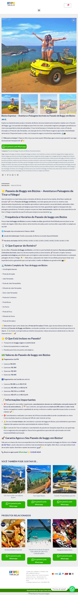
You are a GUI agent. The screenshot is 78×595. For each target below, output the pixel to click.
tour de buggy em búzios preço (24, 168)
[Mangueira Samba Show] (64, 533)
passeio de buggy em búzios (66, 160)
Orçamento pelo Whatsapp (15, 146)
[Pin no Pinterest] (13, 175)
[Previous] (5, 55)
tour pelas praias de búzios (60, 168)
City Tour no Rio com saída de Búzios (13, 496)
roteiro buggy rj (71, 166)
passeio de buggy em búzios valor (27, 164)
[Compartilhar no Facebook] (5, 175)
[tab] (5, 185)
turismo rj (35, 170)
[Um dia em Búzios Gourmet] (13, 533)
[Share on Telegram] (17, 175)
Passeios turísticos (35, 151)
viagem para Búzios (43, 170)
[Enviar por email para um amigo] (10, 175)
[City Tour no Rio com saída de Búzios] (13, 479)
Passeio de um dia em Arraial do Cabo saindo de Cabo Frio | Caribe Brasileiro (39, 551)
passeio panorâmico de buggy (62, 164)
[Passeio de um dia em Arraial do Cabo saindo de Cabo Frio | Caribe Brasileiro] (39, 533)
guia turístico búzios (43, 158)
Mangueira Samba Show (64, 550)
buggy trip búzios (57, 156)
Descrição (5, 185)
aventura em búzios (50, 154)
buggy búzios (60, 154)
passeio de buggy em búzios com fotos (12, 162)
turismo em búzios (27, 170)
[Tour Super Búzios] (39, 479)
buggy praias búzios (28, 156)
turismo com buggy (15, 170)
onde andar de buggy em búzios (48, 160)
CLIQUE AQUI (35, 452)
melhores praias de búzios (20, 160)
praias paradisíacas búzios (46, 166)
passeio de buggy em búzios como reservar (35, 162)
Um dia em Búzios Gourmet (13, 550)
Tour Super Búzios (39, 496)
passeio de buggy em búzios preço (57, 162)
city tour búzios (24, 158)
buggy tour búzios (40, 156)
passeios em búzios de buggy (16, 166)
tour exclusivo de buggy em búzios (43, 168)
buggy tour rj (48, 156)
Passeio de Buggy (13, 151)
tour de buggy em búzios (8, 168)
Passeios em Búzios (24, 151)
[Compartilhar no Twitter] (8, 175)
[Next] (72, 55)
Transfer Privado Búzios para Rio (64, 496)
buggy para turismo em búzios (14, 156)
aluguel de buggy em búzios (12, 154)
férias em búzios (33, 158)
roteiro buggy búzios (60, 166)
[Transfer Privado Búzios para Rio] (64, 479)
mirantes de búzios (33, 160)
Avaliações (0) (16, 185)
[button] (39, 10)
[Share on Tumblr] (15, 175)
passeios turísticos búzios (32, 166)
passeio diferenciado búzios (45, 164)
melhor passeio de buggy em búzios (60, 158)
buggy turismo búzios (13, 158)
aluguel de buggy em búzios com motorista (33, 154)
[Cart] (67, 5)
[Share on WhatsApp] (3, 175)
